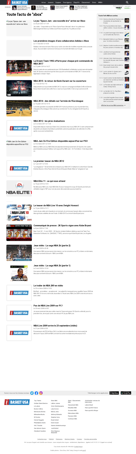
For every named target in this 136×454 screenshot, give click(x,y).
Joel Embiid (54, 428)
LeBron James (55, 403)
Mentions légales (70, 439)
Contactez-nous (42, 439)
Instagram (41, 393)
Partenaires (59, 439)
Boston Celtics (38, 409)
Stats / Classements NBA (74, 401)
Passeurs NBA (72, 416)
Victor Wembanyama (57, 406)
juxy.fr (84, 450)
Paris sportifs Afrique (91, 410)
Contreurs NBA (72, 419)
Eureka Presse (78, 446)
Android (125, 393)
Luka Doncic (55, 409)
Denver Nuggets (39, 420)
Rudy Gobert (55, 420)
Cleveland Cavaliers (40, 431)
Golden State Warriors (41, 403)
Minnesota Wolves (39, 411)
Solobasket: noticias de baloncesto (92, 401)
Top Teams (37, 400)
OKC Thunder (38, 425)
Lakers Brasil (89, 405)
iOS (114, 393)
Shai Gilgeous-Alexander (55, 431)
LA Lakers (37, 406)
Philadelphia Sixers (40, 423)
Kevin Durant (55, 423)
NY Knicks (37, 417)
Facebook (36, 393)
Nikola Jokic (55, 411)
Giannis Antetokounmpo (58, 425)
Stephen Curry (55, 417)
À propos (79, 439)
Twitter (32, 393)
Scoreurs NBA (72, 410)
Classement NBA (73, 405)
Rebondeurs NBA (73, 413)
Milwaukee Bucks (39, 414)
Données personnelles (90, 439)
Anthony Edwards (56, 414)
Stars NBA (54, 400)
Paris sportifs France (91, 408)
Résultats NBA (72, 408)
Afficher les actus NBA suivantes (112, 105)
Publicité (51, 439)
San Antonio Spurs (40, 428)
